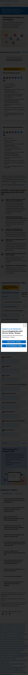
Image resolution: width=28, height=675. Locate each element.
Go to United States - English (14, 346)
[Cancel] (25, 325)
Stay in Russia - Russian (14, 342)
